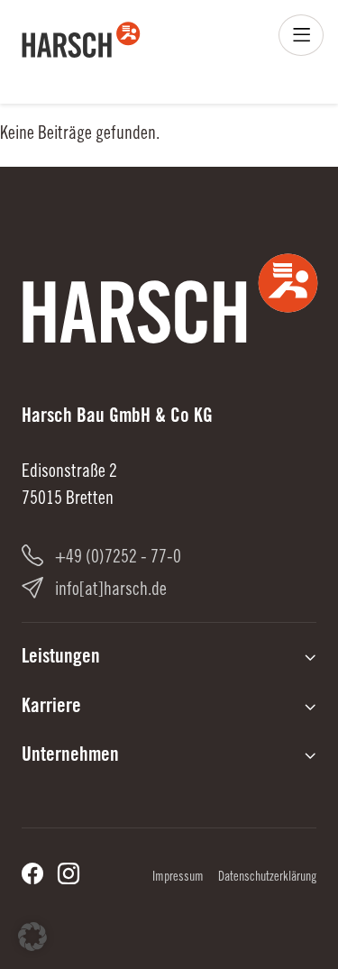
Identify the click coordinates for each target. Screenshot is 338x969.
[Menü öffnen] (301, 35)
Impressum (178, 878)
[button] (32, 936)
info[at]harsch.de (111, 591)
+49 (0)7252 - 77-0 (118, 559)
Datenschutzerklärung (267, 878)
